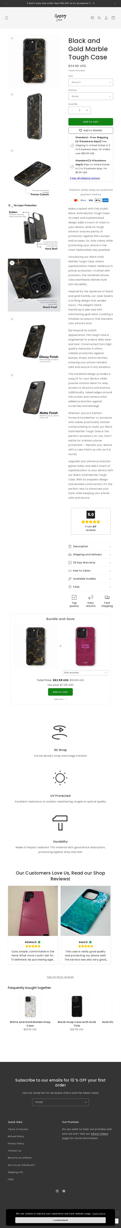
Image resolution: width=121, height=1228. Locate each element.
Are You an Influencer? (21, 1165)
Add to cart (60, 692)
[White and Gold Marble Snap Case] (30, 1006)
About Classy (99, 1134)
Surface (72, 90)
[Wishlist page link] (92, 17)
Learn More (98, 1213)
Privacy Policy (16, 1143)
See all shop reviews (60, 977)
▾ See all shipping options (85, 178)
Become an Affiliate (20, 1157)
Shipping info (15, 1172)
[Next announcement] (114, 3)
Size (70, 76)
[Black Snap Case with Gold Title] (77, 1006)
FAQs (11, 1179)
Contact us (14, 1150)
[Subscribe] (85, 1102)
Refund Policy (16, 1136)
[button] (6, 17)
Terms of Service (18, 1129)
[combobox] (85, 672)
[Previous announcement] (6, 3)
